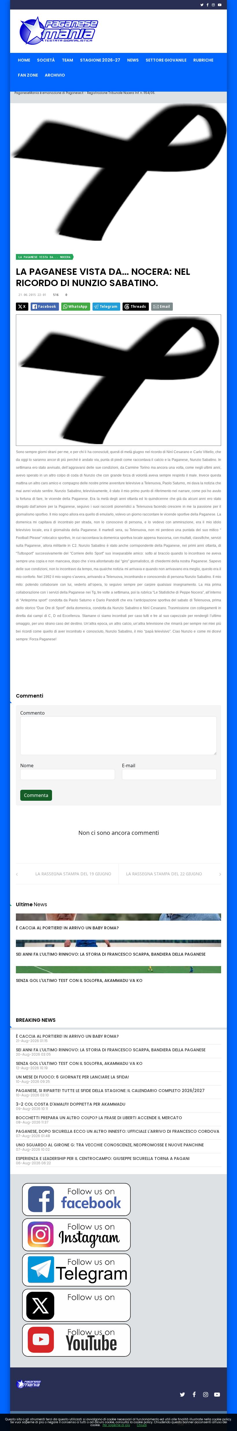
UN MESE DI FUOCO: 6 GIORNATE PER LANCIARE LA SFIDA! (72, 1077)
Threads (138, 306)
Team (67, 60)
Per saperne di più (116, 1425)
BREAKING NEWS (35, 1020)
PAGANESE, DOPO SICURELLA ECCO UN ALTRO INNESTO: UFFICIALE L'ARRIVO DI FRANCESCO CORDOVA (117, 1131)
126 (25, 975)
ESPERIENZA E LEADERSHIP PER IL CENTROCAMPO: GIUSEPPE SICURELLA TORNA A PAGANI (103, 1158)
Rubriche (203, 60)
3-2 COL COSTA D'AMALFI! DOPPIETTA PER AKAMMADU (70, 1104)
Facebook (47, 306)
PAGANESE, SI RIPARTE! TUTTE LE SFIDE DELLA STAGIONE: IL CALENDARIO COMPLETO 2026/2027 (110, 1090)
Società (46, 60)
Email (165, 306)
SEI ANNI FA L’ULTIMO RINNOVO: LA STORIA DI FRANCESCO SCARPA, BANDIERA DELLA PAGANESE (110, 954)
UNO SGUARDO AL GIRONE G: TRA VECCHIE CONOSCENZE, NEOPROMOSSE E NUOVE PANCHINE (110, 1145)
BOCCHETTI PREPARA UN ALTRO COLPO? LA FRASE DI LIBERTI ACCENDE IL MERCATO (99, 1118)
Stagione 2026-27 (100, 60)
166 (25, 922)
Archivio (55, 75)
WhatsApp (77, 306)
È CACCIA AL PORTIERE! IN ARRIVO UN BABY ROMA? (67, 928)
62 (24, 949)
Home (24, 60)
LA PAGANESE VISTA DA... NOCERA (44, 257)
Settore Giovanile (166, 60)
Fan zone (28, 75)
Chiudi (142, 1425)
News (133, 60)
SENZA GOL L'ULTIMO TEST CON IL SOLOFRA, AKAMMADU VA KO (79, 980)
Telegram (108, 306)
